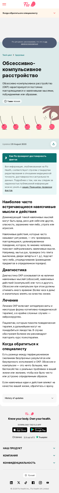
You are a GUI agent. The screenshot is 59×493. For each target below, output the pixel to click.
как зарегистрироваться (34, 43)
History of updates (14, 398)
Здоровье (19, 55)
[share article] (54, 144)
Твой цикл (7, 55)
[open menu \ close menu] (4, 4)
